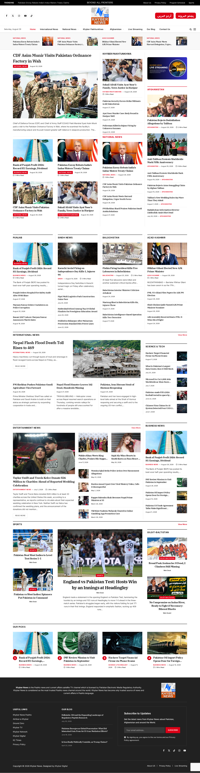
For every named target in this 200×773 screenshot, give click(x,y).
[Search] (190, 29)
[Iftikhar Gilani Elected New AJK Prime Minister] (137, 41)
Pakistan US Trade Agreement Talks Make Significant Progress (159, 507)
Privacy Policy (160, 3)
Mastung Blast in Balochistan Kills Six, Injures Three (120, 303)
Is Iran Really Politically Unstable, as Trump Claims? (84, 742)
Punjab (17, 237)
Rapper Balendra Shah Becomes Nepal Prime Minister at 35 (112, 499)
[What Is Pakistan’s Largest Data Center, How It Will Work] (182, 369)
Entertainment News (22, 490)
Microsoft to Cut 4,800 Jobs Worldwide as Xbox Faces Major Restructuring (158, 381)
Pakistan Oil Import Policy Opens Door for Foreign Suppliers (158, 494)
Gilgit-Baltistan (158, 532)
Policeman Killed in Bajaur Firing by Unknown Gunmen (119, 127)
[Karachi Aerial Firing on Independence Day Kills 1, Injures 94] (78, 254)
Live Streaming (135, 29)
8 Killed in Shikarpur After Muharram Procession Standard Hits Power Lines (76, 322)
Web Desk (33, 562)
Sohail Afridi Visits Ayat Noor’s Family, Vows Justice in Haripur (76, 209)
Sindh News (65, 237)
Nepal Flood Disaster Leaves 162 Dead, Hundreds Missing (74, 386)
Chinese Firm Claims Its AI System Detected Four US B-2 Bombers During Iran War (159, 407)
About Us (147, 3)
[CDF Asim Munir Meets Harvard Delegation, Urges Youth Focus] (181, 41)
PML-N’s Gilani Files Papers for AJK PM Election (165, 294)
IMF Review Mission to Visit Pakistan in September (158, 480)
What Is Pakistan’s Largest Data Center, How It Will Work (159, 367)
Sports (191, 3)
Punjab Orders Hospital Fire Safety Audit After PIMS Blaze (32, 294)
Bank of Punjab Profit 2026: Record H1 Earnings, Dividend (30, 166)
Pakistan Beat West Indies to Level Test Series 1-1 (33, 557)
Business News (20, 172)
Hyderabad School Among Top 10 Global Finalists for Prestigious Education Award (77, 310)
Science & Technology (118, 665)
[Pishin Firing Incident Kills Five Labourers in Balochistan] (122, 254)
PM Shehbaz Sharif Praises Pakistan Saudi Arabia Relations (122, 210)
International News (49, 29)
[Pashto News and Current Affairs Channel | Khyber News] (100, 15)
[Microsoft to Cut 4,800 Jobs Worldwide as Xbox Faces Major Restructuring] (182, 382)
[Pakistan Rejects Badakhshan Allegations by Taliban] (167, 106)
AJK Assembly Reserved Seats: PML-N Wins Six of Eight (164, 318)
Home (33, 29)
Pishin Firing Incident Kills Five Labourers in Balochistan (120, 270)
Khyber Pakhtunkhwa (93, 29)
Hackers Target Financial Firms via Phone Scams (157, 354)
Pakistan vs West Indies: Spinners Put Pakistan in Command (33, 596)
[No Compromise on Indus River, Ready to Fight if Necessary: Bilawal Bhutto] (167, 588)
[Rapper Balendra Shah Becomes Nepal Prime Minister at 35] (84, 500)
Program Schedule (177, 3)
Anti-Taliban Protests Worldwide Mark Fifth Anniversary (165, 161)
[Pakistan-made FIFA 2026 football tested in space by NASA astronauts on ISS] (182, 395)
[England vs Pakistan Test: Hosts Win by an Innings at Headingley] (100, 553)
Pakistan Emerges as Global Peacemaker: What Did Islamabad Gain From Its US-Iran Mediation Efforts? (85, 729)
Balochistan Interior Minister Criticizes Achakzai (121, 291)
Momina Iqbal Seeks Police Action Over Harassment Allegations (115, 472)
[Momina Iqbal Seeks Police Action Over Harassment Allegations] (84, 473)
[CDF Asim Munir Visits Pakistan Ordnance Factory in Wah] (92, 41)
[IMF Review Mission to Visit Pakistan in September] (182, 482)
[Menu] (194, 29)
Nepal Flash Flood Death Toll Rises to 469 (38, 345)
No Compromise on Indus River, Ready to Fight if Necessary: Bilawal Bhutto (167, 606)
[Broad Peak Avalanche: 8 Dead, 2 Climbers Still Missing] (167, 548)
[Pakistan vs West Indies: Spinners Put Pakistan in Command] (33, 580)
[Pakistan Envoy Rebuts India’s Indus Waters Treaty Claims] (47, 41)
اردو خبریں (164, 16)
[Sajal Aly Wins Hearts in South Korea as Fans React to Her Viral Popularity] (126, 442)
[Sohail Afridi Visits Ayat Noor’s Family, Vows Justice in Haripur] (78, 192)
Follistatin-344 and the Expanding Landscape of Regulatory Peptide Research (82, 716)
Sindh (60, 279)
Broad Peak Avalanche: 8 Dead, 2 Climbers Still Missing (167, 565)
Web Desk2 (167, 613)
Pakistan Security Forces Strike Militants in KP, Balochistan (122, 102)
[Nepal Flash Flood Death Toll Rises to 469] (107, 359)
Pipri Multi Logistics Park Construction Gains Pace (76, 297)
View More (182, 335)
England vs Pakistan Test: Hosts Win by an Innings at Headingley (100, 584)
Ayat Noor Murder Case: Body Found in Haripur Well (120, 114)
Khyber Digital (61, 766)
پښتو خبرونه (186, 16)
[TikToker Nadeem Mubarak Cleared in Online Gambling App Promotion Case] (84, 514)
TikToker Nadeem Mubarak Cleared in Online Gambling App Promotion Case (112, 512)
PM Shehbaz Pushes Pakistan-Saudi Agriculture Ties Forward (33, 386)
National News (69, 29)
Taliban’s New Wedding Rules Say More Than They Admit (165, 199)
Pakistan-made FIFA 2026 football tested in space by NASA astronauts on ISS (158, 394)
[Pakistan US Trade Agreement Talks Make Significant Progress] (182, 508)
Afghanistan (115, 29)
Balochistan (111, 237)
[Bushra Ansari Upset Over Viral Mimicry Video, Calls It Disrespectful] (84, 487)
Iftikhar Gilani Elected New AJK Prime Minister (114, 43)
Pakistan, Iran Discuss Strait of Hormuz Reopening (117, 386)
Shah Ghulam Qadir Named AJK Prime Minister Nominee (165, 306)
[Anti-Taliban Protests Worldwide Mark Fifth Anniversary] (167, 144)
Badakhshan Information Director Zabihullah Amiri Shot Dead (163, 211)
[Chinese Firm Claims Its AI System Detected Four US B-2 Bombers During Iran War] (182, 408)
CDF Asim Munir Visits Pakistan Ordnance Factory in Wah (71, 43)
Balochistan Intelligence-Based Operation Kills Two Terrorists (122, 316)
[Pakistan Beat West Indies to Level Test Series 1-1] (33, 540)
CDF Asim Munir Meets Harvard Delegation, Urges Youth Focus (158, 43)
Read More (20, 366)
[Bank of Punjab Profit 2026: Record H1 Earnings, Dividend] (33, 150)
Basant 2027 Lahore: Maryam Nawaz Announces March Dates (30, 318)
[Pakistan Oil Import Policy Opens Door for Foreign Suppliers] (182, 495)
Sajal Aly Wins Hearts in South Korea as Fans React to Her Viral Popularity (125, 457)
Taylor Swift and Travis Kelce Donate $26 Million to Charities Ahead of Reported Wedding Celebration (44, 481)
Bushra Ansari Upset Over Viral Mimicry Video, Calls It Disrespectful (115, 485)
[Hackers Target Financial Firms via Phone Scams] (182, 356)
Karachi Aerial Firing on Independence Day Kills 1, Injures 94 (76, 271)
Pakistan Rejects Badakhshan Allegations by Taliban (163, 122)
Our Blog (151, 29)
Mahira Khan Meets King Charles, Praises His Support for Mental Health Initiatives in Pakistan (93, 457)
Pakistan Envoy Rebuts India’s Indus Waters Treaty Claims (43, 3)
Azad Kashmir (108, 38)
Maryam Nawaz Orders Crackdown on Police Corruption (30, 306)
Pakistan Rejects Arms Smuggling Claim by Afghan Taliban (166, 186)
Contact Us (164, 29)
